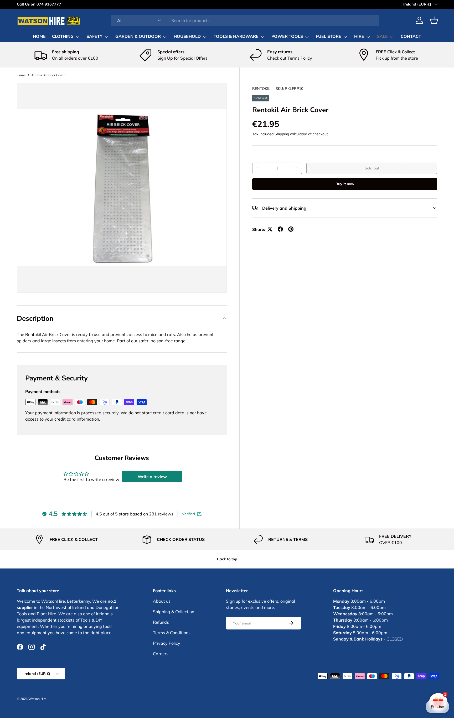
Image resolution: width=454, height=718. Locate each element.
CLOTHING (63, 36)
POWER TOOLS (287, 36)
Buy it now (345, 183)
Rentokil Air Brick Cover (48, 75)
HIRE (359, 36)
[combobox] (245, 20)
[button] (434, 20)
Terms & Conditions (171, 632)
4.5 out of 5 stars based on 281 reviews (134, 513)
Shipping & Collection (173, 611)
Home (21, 75)
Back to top (227, 559)
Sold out (372, 168)
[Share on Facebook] (280, 229)
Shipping (282, 133)
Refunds (161, 622)
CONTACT (411, 36)
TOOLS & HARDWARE (236, 36)
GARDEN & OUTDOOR (138, 36)
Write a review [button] (152, 476)
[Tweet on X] (270, 229)
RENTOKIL (261, 88)
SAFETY (94, 36)
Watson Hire (37, 699)
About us (162, 601)
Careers (160, 653)
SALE (382, 36)
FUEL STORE (328, 36)
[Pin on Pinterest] (291, 229)
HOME (39, 36)
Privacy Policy (166, 643)
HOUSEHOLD (187, 36)
